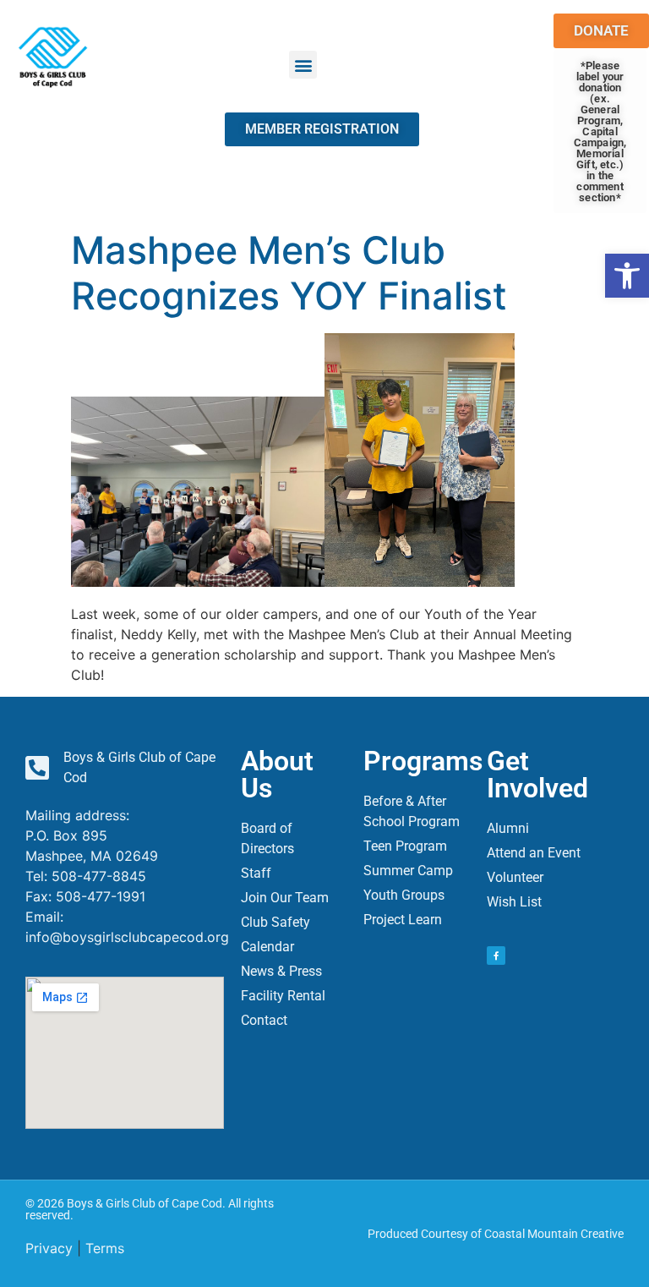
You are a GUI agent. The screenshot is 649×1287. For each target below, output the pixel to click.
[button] (627, 276)
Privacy (49, 1248)
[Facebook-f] (496, 955)
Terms (104, 1248)
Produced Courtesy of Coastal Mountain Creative (496, 1233)
